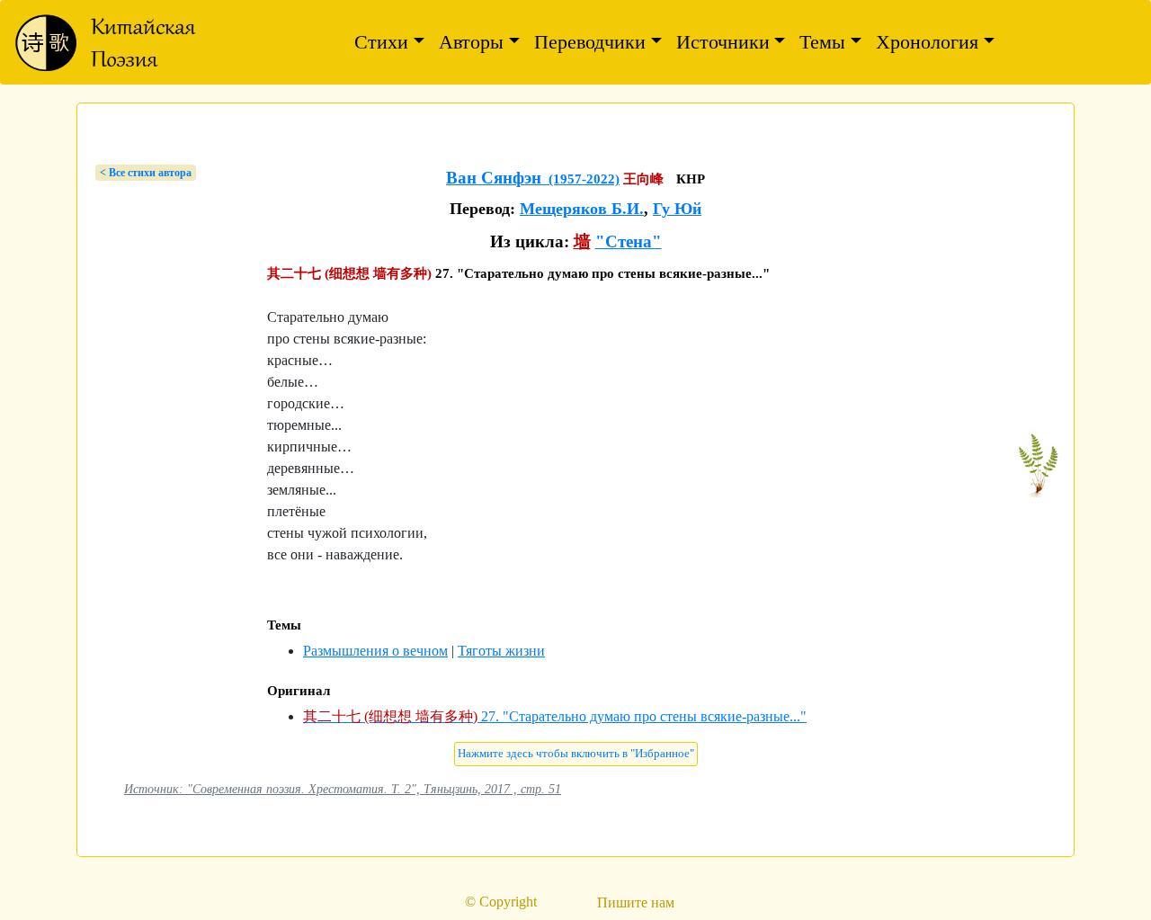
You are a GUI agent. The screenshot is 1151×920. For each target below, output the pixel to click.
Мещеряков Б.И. (582, 209)
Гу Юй (677, 209)
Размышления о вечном (375, 650)
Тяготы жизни (501, 650)
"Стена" (628, 241)
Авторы (471, 42)
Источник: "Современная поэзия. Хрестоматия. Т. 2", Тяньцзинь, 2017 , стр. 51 (342, 789)
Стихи (381, 42)
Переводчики (590, 42)
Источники (723, 42)
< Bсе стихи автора (146, 172)
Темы (822, 42)
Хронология (927, 42)
